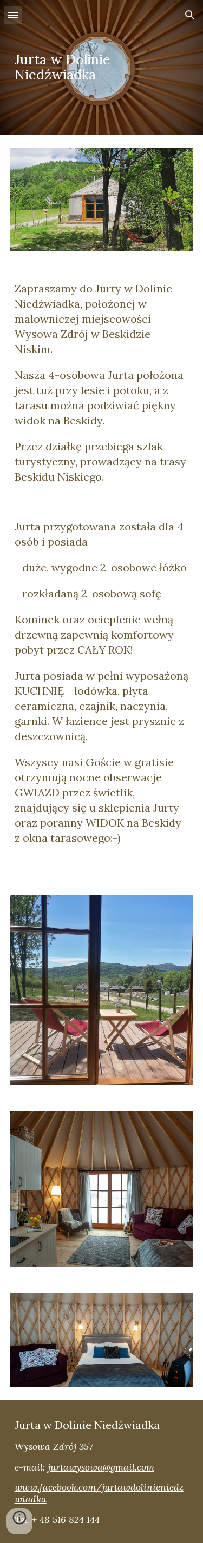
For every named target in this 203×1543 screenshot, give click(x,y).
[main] (101, 67)
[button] (13, 15)
